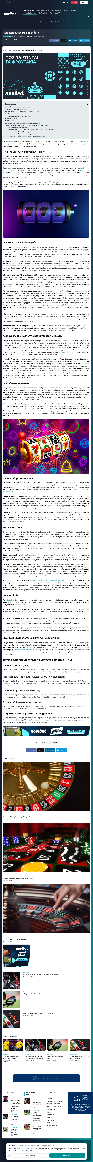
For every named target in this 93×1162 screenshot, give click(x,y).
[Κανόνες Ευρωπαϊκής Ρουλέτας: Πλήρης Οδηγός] (46, 847)
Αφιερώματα (26, 972)
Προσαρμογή (9, 1155)
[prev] (85, 21)
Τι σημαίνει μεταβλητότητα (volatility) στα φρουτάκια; (26, 136)
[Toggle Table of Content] (85, 104)
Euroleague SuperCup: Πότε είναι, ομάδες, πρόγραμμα (41, 975)
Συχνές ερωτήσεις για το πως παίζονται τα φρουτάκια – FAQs (26, 125)
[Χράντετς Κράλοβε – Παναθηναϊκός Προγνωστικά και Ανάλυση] (27, 1112)
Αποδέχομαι (67, 1155)
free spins (48, 576)
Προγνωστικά (26, 991)
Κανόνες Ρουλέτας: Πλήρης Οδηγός (14, 939)
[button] (86, 17)
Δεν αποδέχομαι (30, 1156)
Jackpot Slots (9, 121)
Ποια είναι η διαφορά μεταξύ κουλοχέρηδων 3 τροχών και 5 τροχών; (31, 130)
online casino (84, 141)
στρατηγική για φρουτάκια (24, 650)
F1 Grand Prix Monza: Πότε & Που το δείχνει (38, 1013)
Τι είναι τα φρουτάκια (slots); (18, 127)
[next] (88, 21)
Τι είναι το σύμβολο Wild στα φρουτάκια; (22, 132)
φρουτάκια (9, 141)
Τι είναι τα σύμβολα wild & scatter (19, 116)
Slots (49, 742)
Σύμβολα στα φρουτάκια (13, 114)
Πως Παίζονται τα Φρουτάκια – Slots (17, 107)
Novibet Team (13, 39)
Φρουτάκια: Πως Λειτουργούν (15, 109)
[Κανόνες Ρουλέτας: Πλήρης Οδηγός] (46, 908)
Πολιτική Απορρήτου (23, 1149)
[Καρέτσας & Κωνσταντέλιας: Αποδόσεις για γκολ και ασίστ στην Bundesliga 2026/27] (13, 1045)
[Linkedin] (67, 2)
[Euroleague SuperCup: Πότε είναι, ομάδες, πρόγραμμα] (11, 980)
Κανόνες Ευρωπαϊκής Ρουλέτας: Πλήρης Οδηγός (19, 878)
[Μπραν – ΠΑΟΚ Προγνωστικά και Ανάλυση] (27, 1127)
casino (43, 742)
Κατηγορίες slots (11, 118)
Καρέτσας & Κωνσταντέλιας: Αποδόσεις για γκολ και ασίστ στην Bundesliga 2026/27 (12, 1059)
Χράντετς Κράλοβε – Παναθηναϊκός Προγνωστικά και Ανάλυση (55, 21)
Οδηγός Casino (8, 36)
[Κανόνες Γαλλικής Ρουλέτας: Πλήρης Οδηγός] (46, 786)
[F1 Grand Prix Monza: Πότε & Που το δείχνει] (11, 1019)
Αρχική (5, 50)
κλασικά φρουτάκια (68, 352)
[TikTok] (62, 2)
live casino (12, 621)
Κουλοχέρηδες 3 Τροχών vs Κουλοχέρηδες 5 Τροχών (23, 111)
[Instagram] (60, 2)
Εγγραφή (83, 2)
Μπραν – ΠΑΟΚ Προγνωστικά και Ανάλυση (37, 1128)
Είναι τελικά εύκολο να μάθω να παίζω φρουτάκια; (22, 123)
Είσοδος (74, 2)
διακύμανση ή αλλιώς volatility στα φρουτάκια (47, 580)
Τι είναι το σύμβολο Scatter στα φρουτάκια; (23, 134)
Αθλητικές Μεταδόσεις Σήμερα (33, 994)
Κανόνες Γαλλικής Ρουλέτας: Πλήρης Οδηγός (18, 817)
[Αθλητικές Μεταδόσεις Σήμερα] (11, 999)
